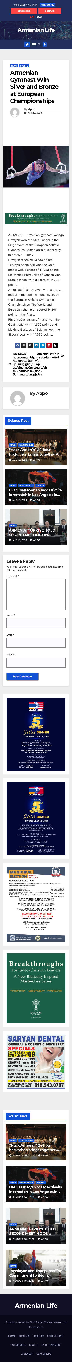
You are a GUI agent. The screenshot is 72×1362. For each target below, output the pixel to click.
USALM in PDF (55, 1336)
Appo (31, 109)
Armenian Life (36, 30)
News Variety (26, 485)
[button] (39, 44)
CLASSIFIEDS (43, 1353)
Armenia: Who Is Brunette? (48, 355)
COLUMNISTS (18, 1344)
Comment (12, 576)
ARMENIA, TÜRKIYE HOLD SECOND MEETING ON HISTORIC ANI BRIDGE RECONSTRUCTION (32, 537)
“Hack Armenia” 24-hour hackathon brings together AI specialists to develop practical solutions (35, 457)
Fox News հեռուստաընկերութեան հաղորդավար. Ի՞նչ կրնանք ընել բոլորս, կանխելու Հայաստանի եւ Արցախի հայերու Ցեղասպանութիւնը (24, 364)
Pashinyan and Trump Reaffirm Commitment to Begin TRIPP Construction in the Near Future (35, 1278)
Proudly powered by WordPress (24, 1322)
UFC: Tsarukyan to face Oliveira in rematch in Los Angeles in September (35, 495)
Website (10, 654)
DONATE (50, 11)
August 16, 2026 (24, 1155)
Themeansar (36, 1327)
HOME (12, 1336)
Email (10, 634)
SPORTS (24, 66)
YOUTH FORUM (26, 445)
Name (10, 615)
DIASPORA (38, 1336)
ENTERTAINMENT (51, 1344)
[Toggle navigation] (34, 44)
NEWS (14, 66)
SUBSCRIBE (24, 11)
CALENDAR (27, 1353)
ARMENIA (24, 1336)
